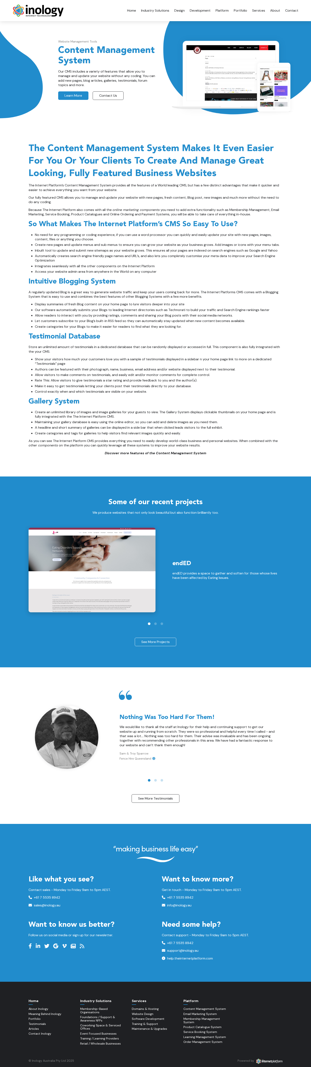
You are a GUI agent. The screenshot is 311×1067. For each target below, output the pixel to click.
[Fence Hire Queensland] (153, 758)
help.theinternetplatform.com (189, 958)
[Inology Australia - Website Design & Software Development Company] (39, 10)
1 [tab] (149, 624)
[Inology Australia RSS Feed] (82, 946)
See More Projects (155, 642)
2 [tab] (155, 624)
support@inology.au (182, 950)
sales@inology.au (46, 905)
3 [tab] (162, 624)
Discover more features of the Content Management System (155, 453)
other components (43, 445)
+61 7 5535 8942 (46, 897)
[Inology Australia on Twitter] (47, 946)
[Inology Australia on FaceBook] (31, 946)
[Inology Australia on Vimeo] (65, 946)
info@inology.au (178, 905)
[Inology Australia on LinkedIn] (38, 946)
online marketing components (136, 210)
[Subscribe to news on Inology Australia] (74, 946)
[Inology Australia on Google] (56, 946)
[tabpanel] (155, 570)
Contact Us (108, 96)
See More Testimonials (155, 798)
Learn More (73, 96)
